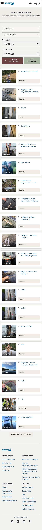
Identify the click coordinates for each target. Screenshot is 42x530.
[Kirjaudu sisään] (39, 4)
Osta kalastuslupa (8, 459)
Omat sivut (6, 470)
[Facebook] (12, 521)
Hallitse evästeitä (28, 509)
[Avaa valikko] (2, 3)
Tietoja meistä (27, 487)
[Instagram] (18, 521)
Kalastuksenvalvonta (9, 500)
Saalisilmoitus (7, 497)
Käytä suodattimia (32, 60)
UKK (23, 494)
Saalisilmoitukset (8, 467)
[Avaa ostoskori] (35, 3)
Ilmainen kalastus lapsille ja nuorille (31, 478)
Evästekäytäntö (27, 505)
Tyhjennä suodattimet (14, 60)
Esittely (4, 487)
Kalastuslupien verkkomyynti (7, 492)
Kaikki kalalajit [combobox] (9, 34)
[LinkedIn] (24, 521)
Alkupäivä (6, 40)
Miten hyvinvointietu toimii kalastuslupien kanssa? (29, 471)
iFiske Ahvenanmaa (29, 502)
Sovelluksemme (27, 498)
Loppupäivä (7, 49)
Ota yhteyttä (26, 491)
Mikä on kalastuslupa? (30, 459)
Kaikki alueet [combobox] (8, 28)
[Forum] (30, 521)
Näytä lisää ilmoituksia (21, 434)
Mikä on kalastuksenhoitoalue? (30, 464)
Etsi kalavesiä (6, 463)
